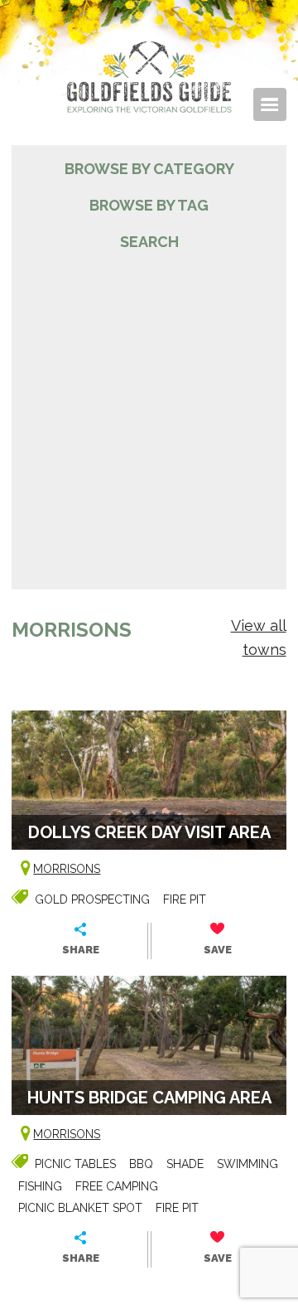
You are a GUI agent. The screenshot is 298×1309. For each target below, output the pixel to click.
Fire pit (184, 899)
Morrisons (66, 868)
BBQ (141, 1164)
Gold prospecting (92, 899)
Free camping (116, 1186)
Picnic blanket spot (80, 1207)
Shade (185, 1164)
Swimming (247, 1164)
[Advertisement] (149, 411)
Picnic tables (75, 1164)
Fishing (40, 1186)
